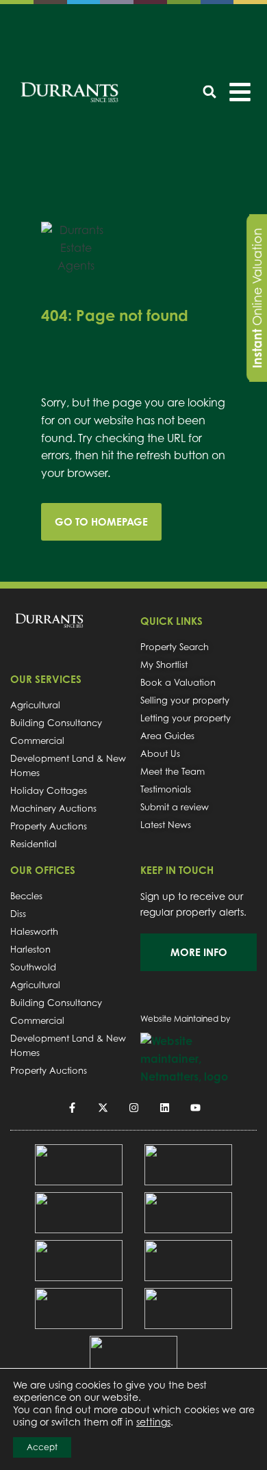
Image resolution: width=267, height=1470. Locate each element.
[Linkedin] (164, 1107)
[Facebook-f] (72, 1107)
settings (153, 1422)
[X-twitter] (103, 1107)
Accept (42, 1447)
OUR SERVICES (45, 679)
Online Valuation (256, 298)
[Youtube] (195, 1107)
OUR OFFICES (42, 870)
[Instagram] (133, 1107)
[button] (210, 92)
